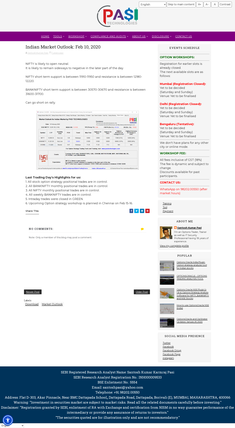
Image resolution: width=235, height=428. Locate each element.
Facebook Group (172, 350)
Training (167, 203)
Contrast (225, 4)
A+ (199, 4)
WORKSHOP (76, 36)
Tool (165, 207)
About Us (139, 36)
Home (45, 36)
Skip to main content (181, 4)
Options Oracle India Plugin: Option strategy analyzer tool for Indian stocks (192, 265)
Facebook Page (171, 354)
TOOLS (57, 36)
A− (207, 4)
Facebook (168, 346)
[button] (7, 420)
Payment (168, 211)
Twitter (167, 343)
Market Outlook (52, 304)
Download (32, 304)
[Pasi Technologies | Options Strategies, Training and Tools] (117, 28)
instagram (168, 358)
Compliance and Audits (108, 36)
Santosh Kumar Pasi (189, 227)
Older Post (142, 291)
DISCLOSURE (160, 36)
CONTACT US (183, 36)
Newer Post (32, 291)
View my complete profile (174, 245)
